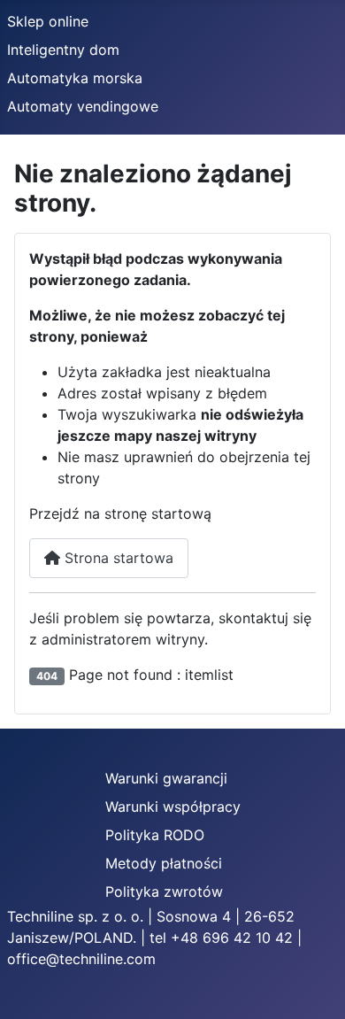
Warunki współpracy (173, 806)
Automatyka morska (74, 78)
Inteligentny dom (63, 49)
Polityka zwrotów (164, 891)
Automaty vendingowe (82, 106)
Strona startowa (116, 558)
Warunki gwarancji (166, 778)
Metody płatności (163, 863)
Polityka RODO (154, 835)
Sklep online (47, 21)
